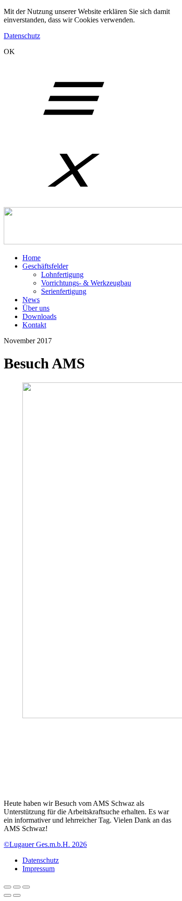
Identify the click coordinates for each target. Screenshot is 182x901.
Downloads (39, 316)
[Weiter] (17, 895)
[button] (92, 787)
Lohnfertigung (62, 274)
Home (31, 258)
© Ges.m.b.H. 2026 (45, 844)
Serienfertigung (63, 291)
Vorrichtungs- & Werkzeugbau (86, 283)
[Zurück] (7, 895)
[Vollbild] (17, 887)
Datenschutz (22, 36)
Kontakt (34, 325)
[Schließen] (7, 887)
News (31, 300)
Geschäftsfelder (45, 266)
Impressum (38, 869)
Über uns (35, 308)
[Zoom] (26, 887)
